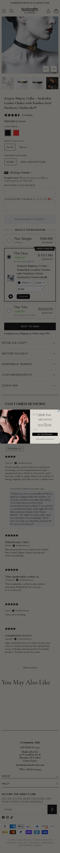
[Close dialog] (58, 411)
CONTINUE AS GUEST (45, 438)
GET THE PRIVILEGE (45, 434)
